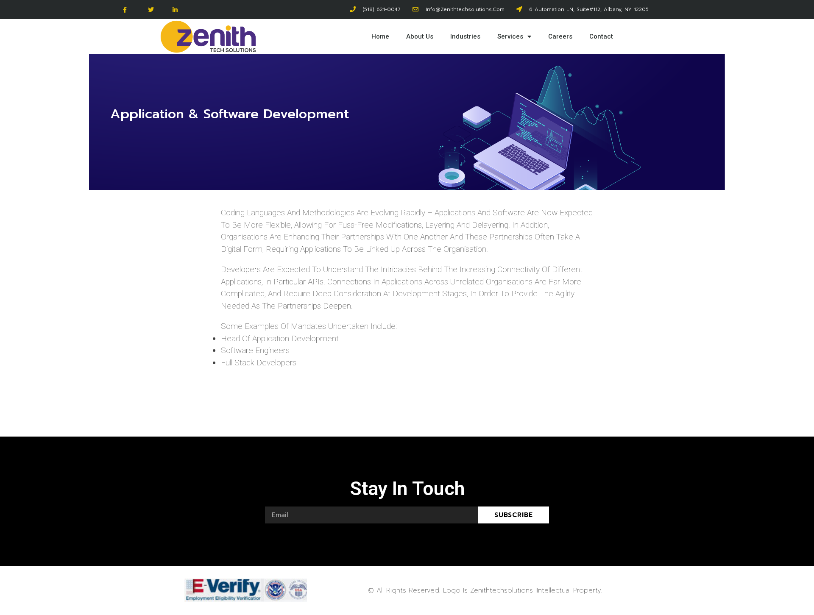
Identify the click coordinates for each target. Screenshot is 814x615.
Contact (601, 36)
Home (380, 36)
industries (465, 36)
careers (560, 36)
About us (419, 36)
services (510, 36)
